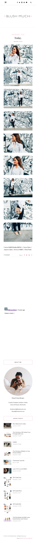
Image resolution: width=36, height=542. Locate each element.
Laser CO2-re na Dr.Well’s (20, 469)
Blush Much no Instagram (26, 538)
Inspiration (16, 34)
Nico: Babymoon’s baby (19, 424)
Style (22, 34)
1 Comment (7, 255)
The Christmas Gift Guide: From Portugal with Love (21, 433)
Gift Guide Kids (17, 504)
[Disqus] (18, 281)
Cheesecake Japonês (18, 460)
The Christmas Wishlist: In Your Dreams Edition (21, 451)
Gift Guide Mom (17, 491)
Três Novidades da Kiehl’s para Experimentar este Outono (21, 518)
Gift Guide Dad (17, 477)
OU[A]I (15, 442)
